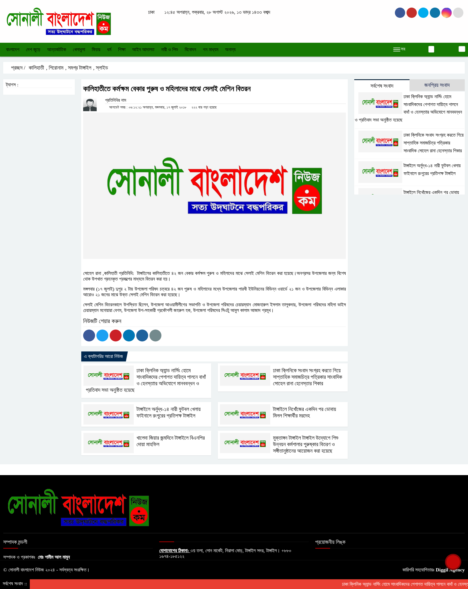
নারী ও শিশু (169, 49)
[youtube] (446, 13)
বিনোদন (190, 49)
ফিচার (96, 49)
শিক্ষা (121, 49)
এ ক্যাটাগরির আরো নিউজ (103, 356)
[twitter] (412, 13)
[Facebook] (89, 335)
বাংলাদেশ (12, 49)
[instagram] (423, 13)
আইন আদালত (143, 49)
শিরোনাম (56, 68)
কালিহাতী (36, 68)
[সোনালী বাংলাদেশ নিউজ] (58, 21)
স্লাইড (102, 68)
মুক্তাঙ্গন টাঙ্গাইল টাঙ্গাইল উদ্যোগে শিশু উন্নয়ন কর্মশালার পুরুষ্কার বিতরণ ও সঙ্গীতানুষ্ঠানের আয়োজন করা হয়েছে (305, 444)
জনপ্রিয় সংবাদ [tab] (437, 85)
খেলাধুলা (79, 49)
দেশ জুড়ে (33, 49)
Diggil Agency (450, 569)
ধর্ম (109, 49)
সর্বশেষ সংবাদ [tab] (381, 86)
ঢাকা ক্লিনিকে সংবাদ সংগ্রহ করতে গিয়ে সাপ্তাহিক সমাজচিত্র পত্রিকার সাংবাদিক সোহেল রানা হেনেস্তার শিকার (307, 376)
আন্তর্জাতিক (56, 49)
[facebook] (400, 13)
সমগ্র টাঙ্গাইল (79, 68)
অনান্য (230, 49)
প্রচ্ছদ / (17, 68)
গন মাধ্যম (210, 49)
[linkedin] (435, 13)
